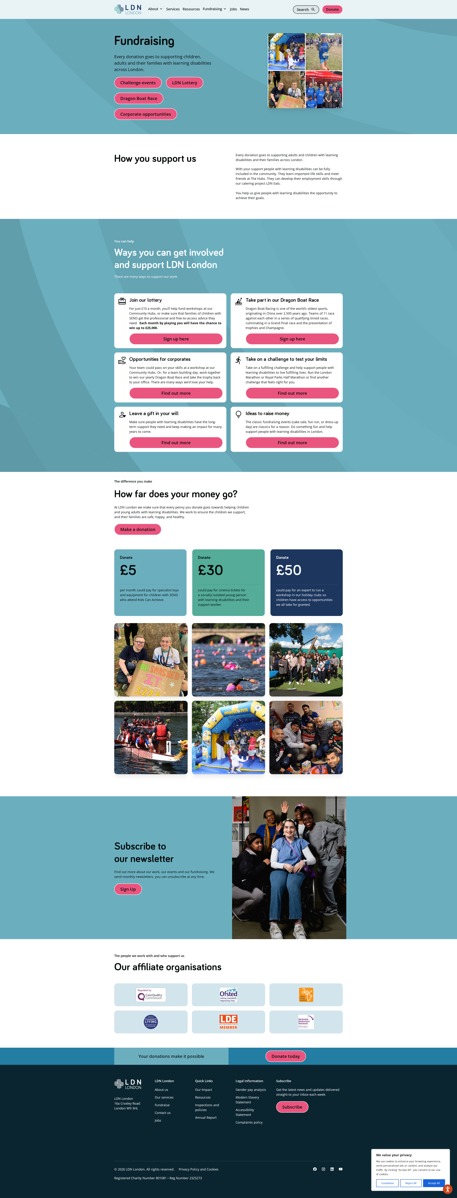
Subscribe (292, 1107)
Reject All (410, 1183)
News (244, 9)
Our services (164, 1097)
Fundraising (215, 8)
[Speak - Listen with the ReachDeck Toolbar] (448, 1189)
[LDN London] (127, 9)
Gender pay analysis (251, 1089)
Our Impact (203, 1089)
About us (161, 1089)
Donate (332, 9)
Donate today (286, 1056)
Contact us (163, 1113)
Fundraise (162, 1105)
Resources (191, 9)
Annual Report (206, 1117)
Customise (387, 1183)
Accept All (434, 1183)
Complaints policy (249, 1122)
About (155, 8)
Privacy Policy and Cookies (199, 1169)
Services (173, 9)
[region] (410, 1170)
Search (306, 9)
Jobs (233, 9)
